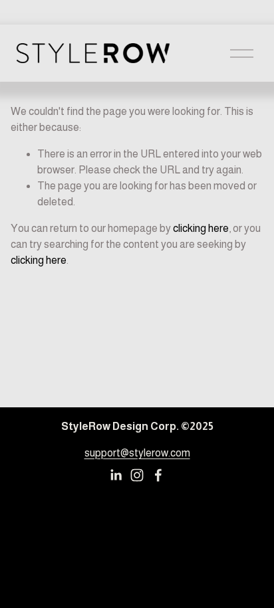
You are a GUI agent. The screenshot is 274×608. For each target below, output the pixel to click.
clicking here (201, 228)
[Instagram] (137, 475)
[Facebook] (158, 475)
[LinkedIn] (115, 475)
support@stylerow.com (137, 452)
